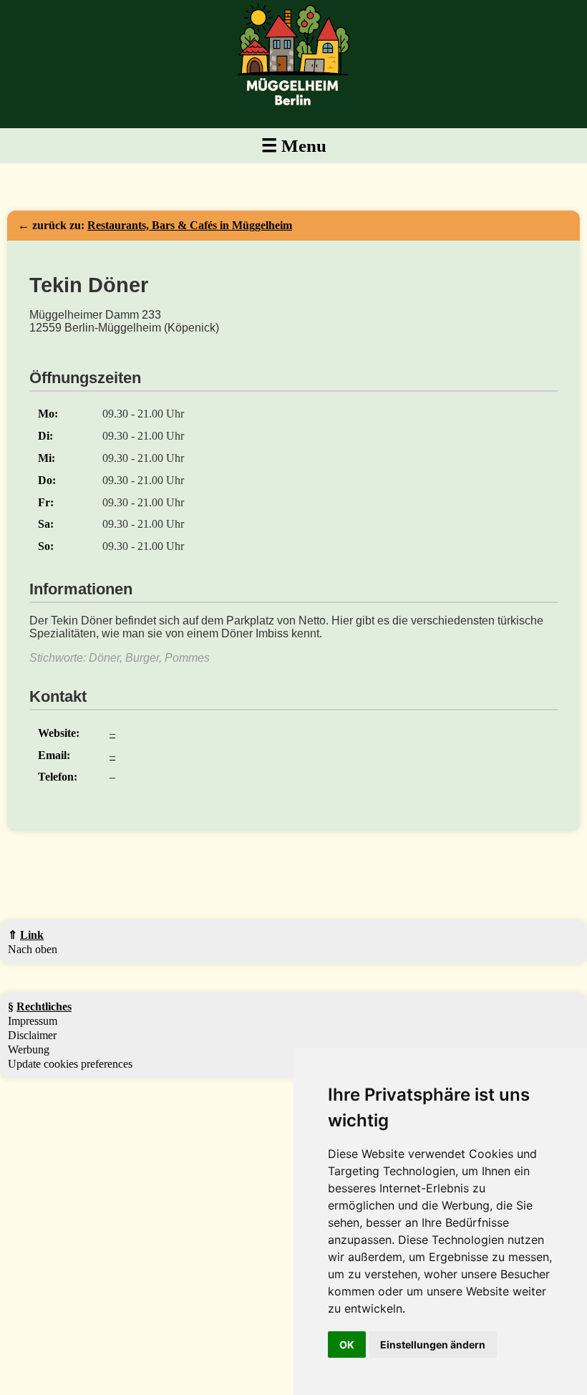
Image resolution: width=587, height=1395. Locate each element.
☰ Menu (293, 145)
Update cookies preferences (70, 1064)
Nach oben (32, 949)
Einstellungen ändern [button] (432, 1344)
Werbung (28, 1049)
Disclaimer (32, 1035)
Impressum (32, 1021)
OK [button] (346, 1344)
